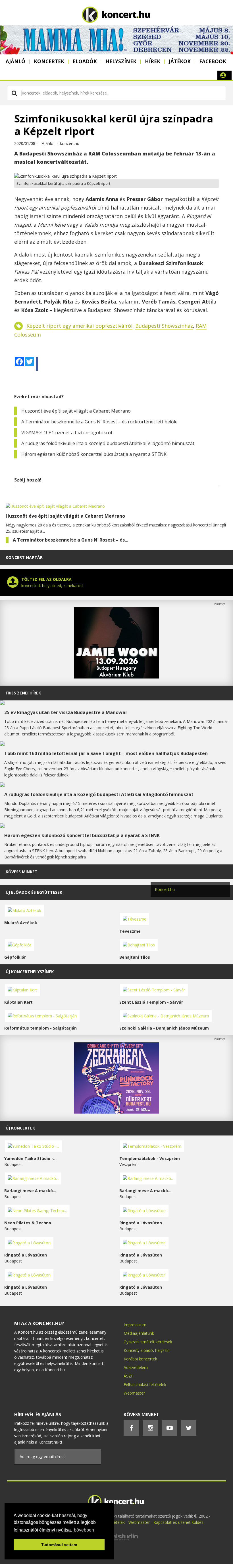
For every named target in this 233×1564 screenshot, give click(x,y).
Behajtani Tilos (134, 957)
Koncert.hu (165, 889)
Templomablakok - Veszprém (149, 1158)
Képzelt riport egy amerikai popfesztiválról (79, 325)
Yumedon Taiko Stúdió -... (30, 1158)
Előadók (85, 61)
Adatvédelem (136, 1367)
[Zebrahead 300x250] (116, 1112)
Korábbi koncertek (140, 1359)
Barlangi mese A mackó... (30, 1190)
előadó (146, 1350)
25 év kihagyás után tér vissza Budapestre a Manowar (65, 712)
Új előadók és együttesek (34, 892)
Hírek (152, 61)
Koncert (131, 1350)
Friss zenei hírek (23, 693)
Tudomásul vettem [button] (59, 1544)
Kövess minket (22, 871)
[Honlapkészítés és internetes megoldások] (116, 1539)
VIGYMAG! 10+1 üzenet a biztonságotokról (66, 432)
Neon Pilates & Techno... (29, 1222)
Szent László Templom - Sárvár (151, 1002)
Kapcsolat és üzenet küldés (178, 1522)
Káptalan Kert (18, 1002)
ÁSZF (128, 1376)
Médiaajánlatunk (139, 1333)
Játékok (180, 61)
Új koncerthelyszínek (30, 971)
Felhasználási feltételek (145, 1384)
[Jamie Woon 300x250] (116, 677)
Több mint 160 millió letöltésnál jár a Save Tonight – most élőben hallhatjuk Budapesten (106, 753)
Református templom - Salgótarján (40, 1028)
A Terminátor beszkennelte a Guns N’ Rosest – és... (70, 540)
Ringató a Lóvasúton (140, 1222)
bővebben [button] (84, 1530)
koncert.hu (69, 143)
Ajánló (15, 61)
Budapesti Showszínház (164, 325)
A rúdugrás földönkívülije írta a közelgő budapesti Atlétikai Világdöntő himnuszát (107, 443)
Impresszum (135, 1324)
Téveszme (130, 931)
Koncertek (49, 61)
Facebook (212, 61)
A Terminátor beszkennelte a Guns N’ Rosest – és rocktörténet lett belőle (99, 422)
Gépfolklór (15, 957)
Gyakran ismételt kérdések (148, 1341)
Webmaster (134, 1393)
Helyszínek (120, 61)
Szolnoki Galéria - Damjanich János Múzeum (164, 1028)
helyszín (162, 1350)
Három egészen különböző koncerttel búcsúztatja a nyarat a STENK (94, 454)
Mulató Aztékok (20, 922)
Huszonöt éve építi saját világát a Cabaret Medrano (76, 411)
